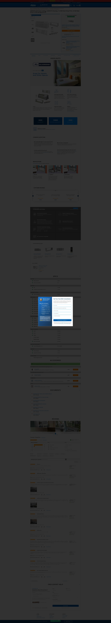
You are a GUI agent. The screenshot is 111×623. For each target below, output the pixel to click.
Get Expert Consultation (62, 320)
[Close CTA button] (71, 297)
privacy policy (63, 322)
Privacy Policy (62, 323)
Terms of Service (67, 323)
